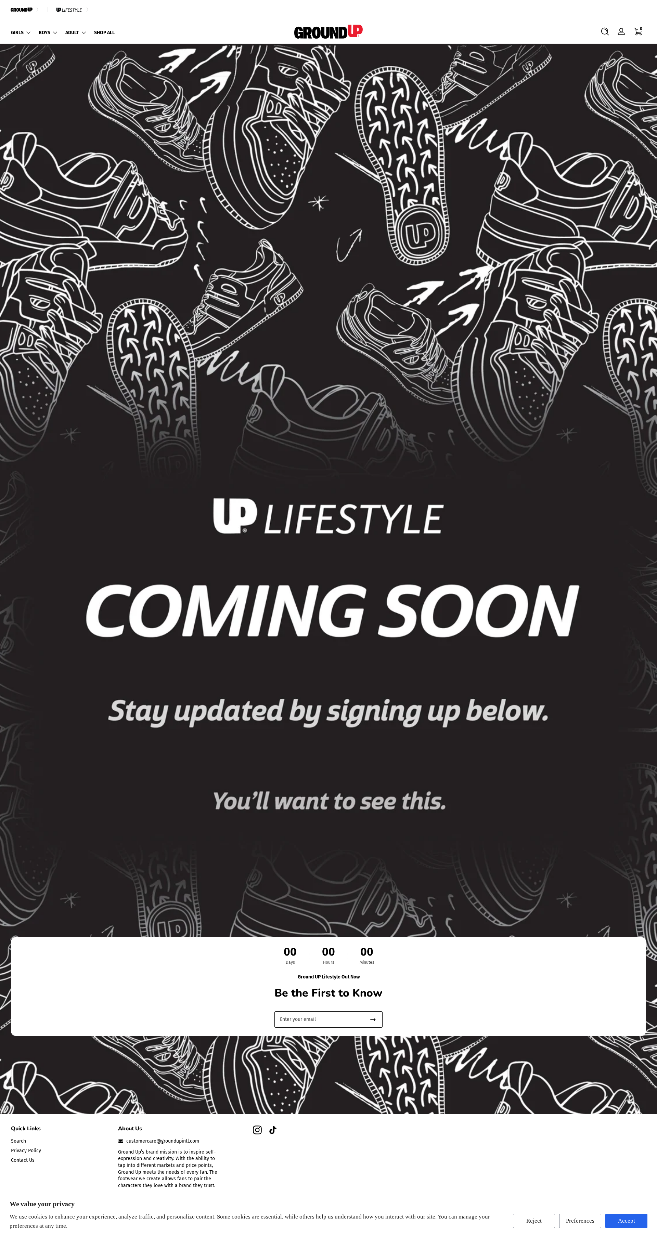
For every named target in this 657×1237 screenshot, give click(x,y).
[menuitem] (61, 1141)
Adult (72, 33)
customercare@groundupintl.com (162, 1141)
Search (18, 1141)
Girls (17, 33)
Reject (534, 1221)
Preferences (580, 1221)
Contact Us (23, 1160)
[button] (605, 31)
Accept (626, 1221)
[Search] (605, 31)
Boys (44, 33)
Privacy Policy (26, 1151)
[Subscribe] (373, 1019)
